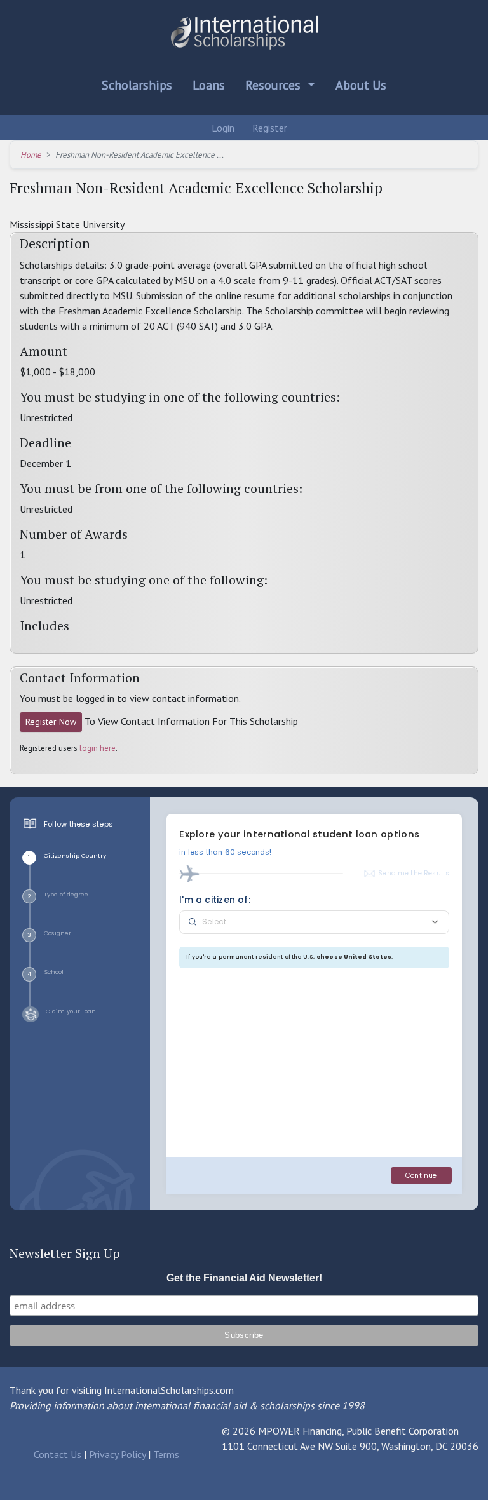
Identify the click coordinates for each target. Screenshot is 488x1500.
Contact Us (57, 1454)
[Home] (244, 32)
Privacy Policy (117, 1454)
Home (30, 154)
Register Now (50, 721)
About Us (361, 85)
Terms (166, 1454)
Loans (209, 85)
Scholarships (137, 85)
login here (97, 748)
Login (221, 127)
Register (268, 127)
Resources (274, 85)
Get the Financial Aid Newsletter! (244, 1278)
